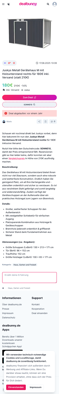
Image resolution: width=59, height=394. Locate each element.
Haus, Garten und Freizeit (19, 288)
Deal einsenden (39, 313)
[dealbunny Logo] (29, 4)
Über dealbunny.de (12, 304)
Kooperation (38, 308)
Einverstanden (16, 387)
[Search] (48, 4)
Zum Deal (28, 97)
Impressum (35, 387)
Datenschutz (8, 317)
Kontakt (36, 304)
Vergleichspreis (17, 158)
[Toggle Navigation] (3, 4)
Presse (5, 308)
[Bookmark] (45, 121)
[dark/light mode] (9, 4)
